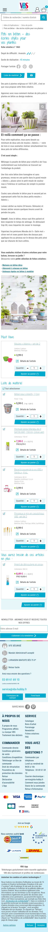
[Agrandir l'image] (42, 107)
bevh (22, 834)
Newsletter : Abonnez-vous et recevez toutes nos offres (24, 621)
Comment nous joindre (35, 782)
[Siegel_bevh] (12, 839)
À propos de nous (9, 725)
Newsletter (29, 730)
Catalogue (29, 721)
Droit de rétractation (11, 767)
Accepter (41, 925)
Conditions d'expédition (12, 757)
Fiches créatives (32, 733)
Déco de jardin (26, 25)
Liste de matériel (11, 75)
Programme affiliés (10, 729)
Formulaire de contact (13, 696)
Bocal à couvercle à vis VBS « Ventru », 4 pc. (28, 471)
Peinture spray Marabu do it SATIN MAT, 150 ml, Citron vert (29, 431)
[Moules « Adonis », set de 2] (8, 359)
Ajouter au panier (28, 374)
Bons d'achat (30, 724)
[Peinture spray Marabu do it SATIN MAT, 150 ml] (8, 446)
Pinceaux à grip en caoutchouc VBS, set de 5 (29, 515)
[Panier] (44, 9)
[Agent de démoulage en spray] (8, 580)
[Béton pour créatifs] (8, 409)
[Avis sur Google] (24, 825)
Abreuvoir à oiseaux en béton (15, 268)
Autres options (9, 925)
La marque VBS (8, 732)
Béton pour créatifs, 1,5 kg (26, 394)
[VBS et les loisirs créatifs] (24, 6)
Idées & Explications (11, 25)
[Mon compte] (37, 9)
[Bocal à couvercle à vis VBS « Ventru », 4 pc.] (8, 488)
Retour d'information (34, 789)
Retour (5, 776)
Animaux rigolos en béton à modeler (18, 271)
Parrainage (30, 727)
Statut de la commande (35, 786)
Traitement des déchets (12, 735)
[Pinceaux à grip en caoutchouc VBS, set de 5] (8, 530)
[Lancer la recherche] (43, 17)
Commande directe (10, 748)
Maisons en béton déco (12, 265)
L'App (4, 786)
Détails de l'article (28, 361)
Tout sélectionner (12, 388)
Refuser (30, 925)
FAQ (27, 737)
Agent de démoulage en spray (28, 564)
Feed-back (35, 695)
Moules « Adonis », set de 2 (27, 343)
